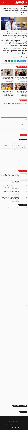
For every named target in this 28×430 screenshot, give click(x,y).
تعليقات (5, 170)
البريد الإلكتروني (24, 124)
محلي (25, 6)
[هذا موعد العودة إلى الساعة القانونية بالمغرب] (23, 193)
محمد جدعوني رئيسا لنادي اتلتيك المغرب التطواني (10, 180)
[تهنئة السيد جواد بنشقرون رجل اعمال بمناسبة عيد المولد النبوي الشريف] (21, 72)
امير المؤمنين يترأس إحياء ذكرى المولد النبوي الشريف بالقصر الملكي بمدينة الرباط (10, 198)
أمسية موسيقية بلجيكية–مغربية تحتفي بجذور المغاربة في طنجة (7, 78)
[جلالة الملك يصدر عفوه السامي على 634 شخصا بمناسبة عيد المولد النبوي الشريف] (23, 175)
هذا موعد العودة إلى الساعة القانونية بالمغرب (11, 192)
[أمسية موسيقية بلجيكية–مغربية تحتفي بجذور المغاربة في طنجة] (7, 72)
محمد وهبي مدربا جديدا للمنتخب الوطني (19, 149)
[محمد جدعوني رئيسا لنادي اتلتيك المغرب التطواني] (23, 181)
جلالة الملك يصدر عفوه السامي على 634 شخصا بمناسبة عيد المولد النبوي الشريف (10, 174)
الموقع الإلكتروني (24, 128)
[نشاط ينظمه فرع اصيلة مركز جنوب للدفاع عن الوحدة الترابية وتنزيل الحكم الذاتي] (23, 255)
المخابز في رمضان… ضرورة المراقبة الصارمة (18, 142)
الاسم (26, 119)
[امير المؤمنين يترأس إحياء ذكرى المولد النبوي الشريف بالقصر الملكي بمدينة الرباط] (23, 199)
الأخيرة (22, 170)
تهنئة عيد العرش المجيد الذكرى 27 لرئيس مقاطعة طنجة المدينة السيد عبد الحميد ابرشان (21, 93)
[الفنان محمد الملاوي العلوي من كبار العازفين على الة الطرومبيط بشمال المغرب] (5, 255)
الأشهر (14, 170)
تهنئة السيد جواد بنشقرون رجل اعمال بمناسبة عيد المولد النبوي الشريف (21, 78)
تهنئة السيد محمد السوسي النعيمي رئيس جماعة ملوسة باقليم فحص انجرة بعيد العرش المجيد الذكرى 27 (7, 93)
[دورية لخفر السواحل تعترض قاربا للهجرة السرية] (14, 209)
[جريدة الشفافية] (20, 2)
